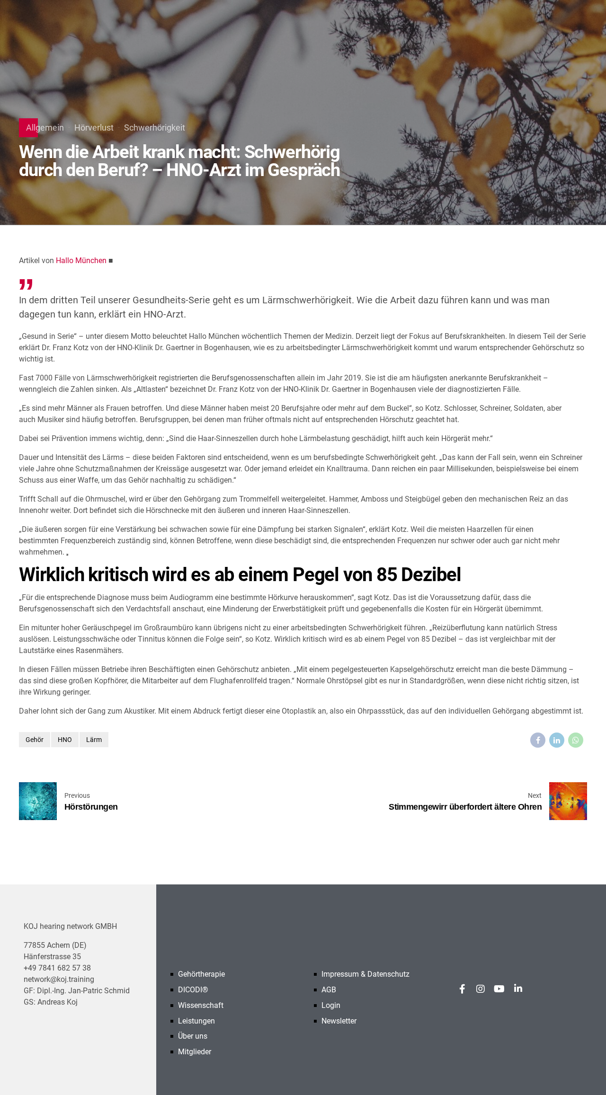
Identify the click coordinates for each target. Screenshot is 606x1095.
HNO (65, 739)
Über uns (192, 1036)
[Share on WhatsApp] (575, 740)
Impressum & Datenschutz (365, 974)
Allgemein (45, 127)
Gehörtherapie (201, 974)
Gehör (35, 739)
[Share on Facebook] (537, 740)
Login (330, 1005)
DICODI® (193, 989)
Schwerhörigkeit (154, 127)
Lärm (94, 739)
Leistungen (196, 1020)
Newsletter (338, 1020)
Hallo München (81, 260)
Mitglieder (194, 1051)
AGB (328, 989)
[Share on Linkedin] (556, 740)
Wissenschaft (200, 1005)
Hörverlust (94, 127)
